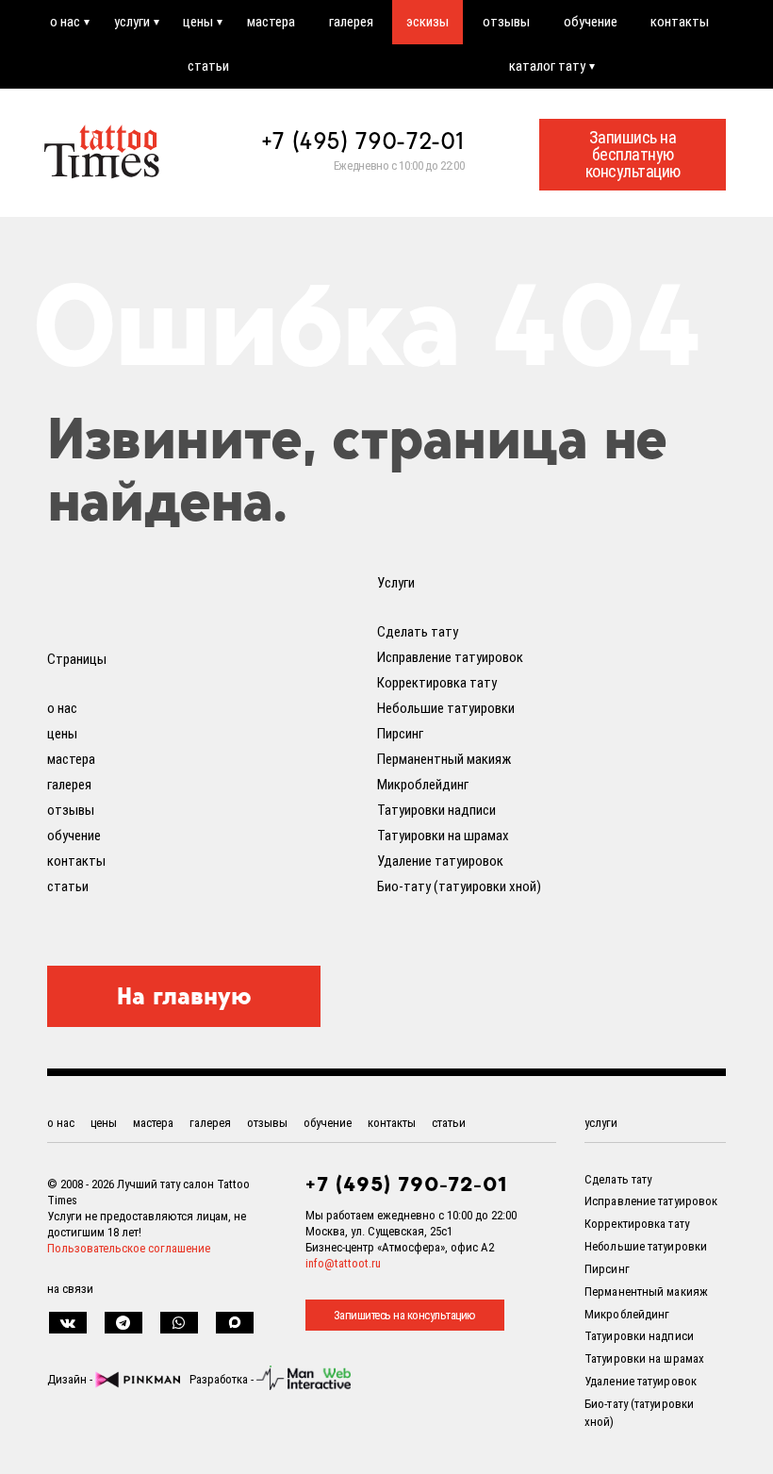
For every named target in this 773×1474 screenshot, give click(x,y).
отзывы (506, 21)
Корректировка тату (437, 682)
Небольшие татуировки (446, 708)
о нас (65, 21)
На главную (184, 996)
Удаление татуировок (440, 861)
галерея (351, 21)
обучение (590, 21)
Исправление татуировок (450, 657)
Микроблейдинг (423, 784)
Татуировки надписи (436, 810)
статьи (208, 66)
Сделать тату (417, 631)
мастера (271, 21)
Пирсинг (400, 733)
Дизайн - (71, 1379)
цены (198, 21)
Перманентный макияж (444, 759)
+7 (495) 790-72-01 (363, 140)
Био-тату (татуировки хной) (459, 886)
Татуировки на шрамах (443, 835)
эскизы (427, 21)
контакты (679, 21)
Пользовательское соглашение (128, 1248)
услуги (132, 21)
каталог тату (547, 66)
